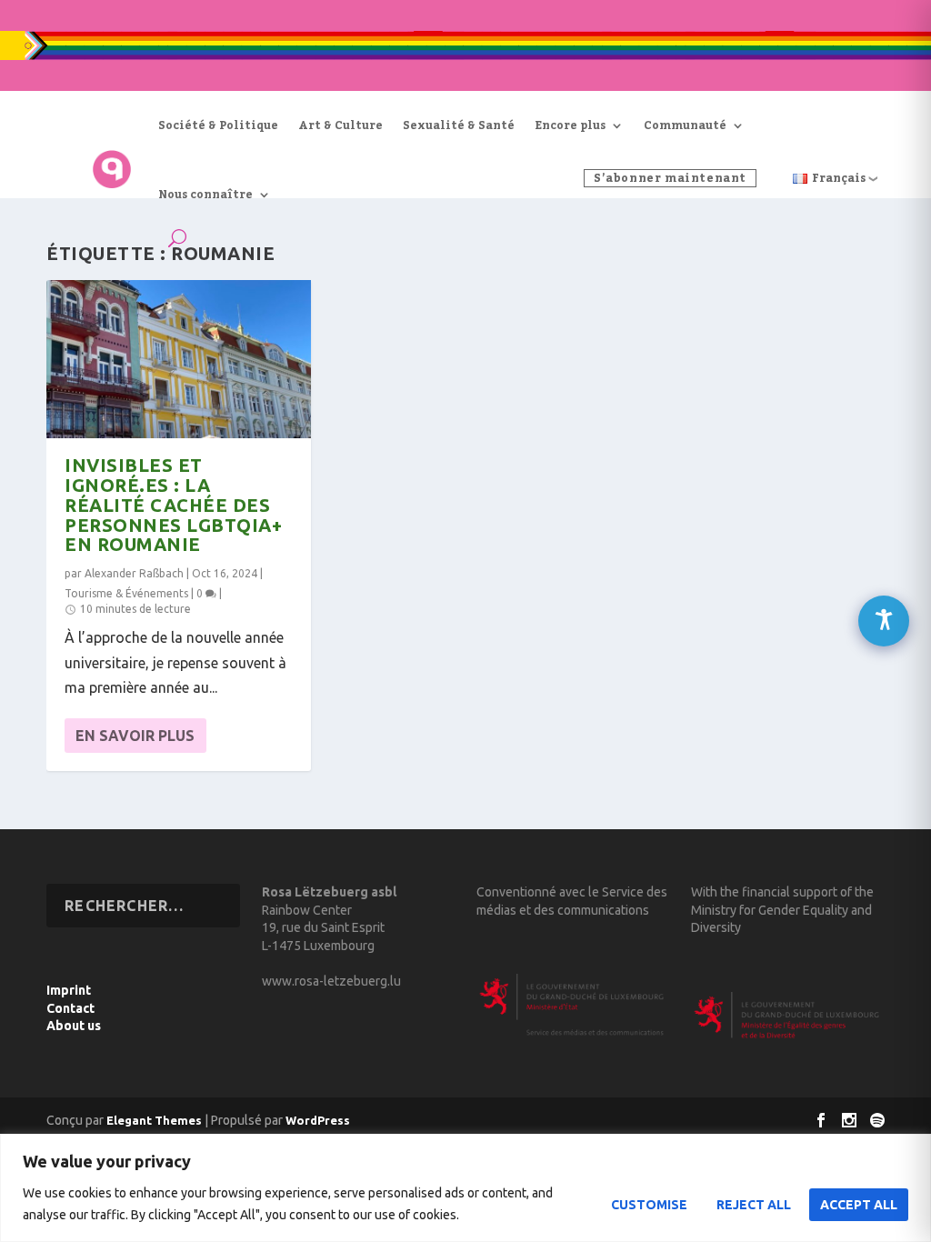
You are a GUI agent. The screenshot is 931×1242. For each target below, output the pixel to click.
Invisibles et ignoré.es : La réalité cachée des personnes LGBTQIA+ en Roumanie (173, 505)
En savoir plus (135, 735)
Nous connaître (205, 194)
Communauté (685, 125)
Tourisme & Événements (126, 593)
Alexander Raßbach (134, 573)
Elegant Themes (154, 1120)
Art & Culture (340, 125)
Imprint (68, 990)
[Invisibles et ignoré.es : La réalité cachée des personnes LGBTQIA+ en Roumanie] (178, 359)
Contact (70, 1008)
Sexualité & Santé (459, 125)
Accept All (858, 1204)
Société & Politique (218, 125)
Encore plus (570, 125)
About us (73, 1025)
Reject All (753, 1204)
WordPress (317, 1120)
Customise (649, 1204)
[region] (465, 1188)
